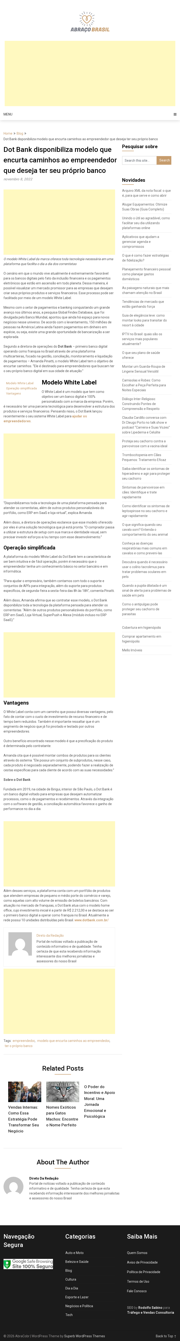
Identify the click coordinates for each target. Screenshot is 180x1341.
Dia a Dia (71, 1288)
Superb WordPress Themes (84, 1336)
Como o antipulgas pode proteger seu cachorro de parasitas (140, 609)
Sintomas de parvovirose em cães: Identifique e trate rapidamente (143, 492)
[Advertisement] (90, 73)
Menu (8, 114)
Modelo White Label (20, 383)
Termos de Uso (138, 1281)
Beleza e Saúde (77, 1262)
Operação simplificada (21, 388)
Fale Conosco (137, 1291)
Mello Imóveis (132, 650)
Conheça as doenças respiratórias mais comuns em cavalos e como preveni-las (144, 548)
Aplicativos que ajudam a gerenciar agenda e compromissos (140, 241)
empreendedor (24, 1041)
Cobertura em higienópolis (141, 627)
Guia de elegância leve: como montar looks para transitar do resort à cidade (144, 320)
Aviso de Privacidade (142, 1262)
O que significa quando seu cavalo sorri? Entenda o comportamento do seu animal (145, 529)
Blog (20, 133)
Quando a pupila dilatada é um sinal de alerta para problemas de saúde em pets (146, 590)
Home (8, 133)
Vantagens (13, 393)
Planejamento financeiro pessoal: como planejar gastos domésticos (146, 274)
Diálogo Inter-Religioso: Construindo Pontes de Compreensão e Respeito (141, 404)
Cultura (70, 1279)
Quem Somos (137, 1253)
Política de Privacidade (143, 1272)
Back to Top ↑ (166, 1336)
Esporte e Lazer (77, 1297)
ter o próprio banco (19, 1046)
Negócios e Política (79, 1306)
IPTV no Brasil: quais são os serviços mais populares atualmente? (142, 339)
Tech (69, 1315)
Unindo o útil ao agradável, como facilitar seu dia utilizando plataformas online (146, 223)
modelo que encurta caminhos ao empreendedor (73, 1041)
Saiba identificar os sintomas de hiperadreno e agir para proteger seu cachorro (146, 473)
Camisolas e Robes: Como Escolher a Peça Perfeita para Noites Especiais (144, 385)
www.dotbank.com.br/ (92, 920)
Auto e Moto (74, 1253)
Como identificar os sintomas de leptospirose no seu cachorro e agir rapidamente (146, 511)
